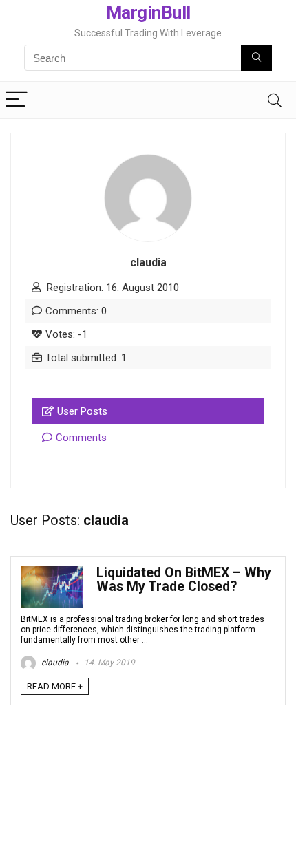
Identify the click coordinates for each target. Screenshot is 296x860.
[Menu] (16, 100)
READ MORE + (55, 686)
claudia (54, 662)
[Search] (274, 100)
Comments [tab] (81, 437)
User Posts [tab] (82, 411)
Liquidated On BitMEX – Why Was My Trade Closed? (183, 579)
